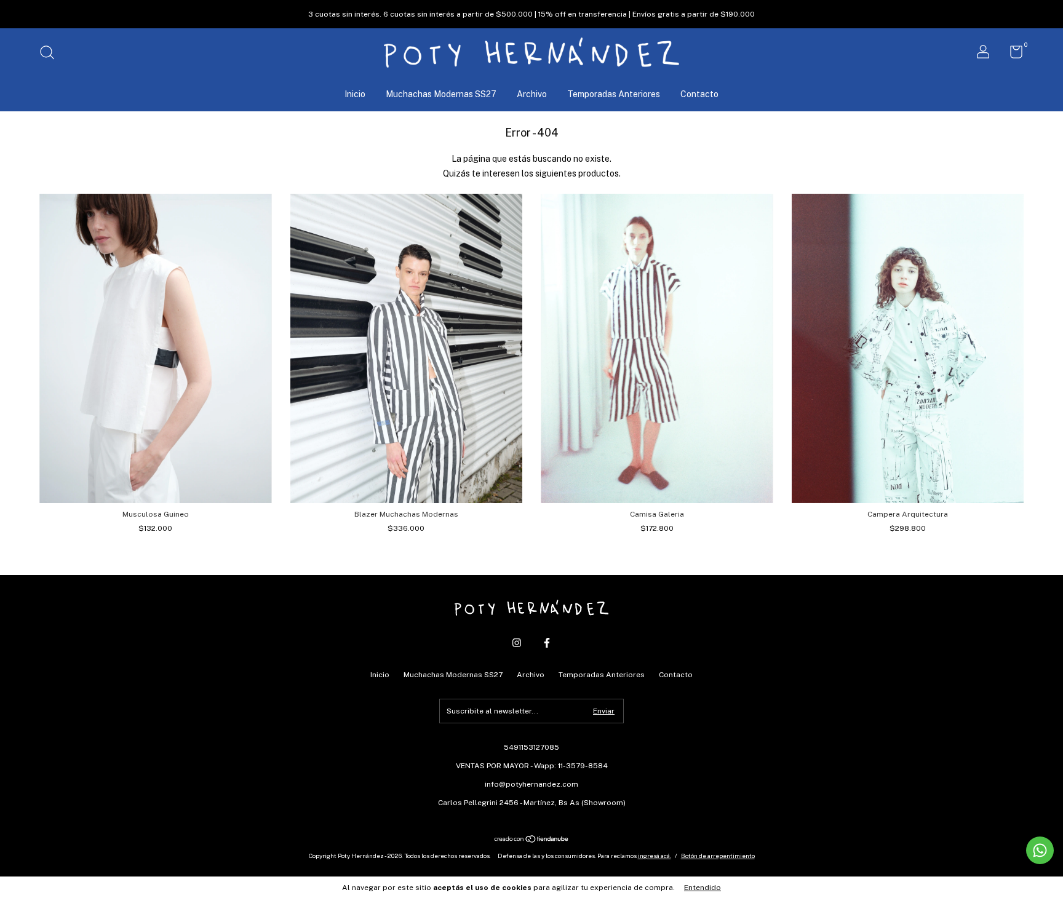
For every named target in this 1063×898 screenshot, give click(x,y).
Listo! (531, 151)
